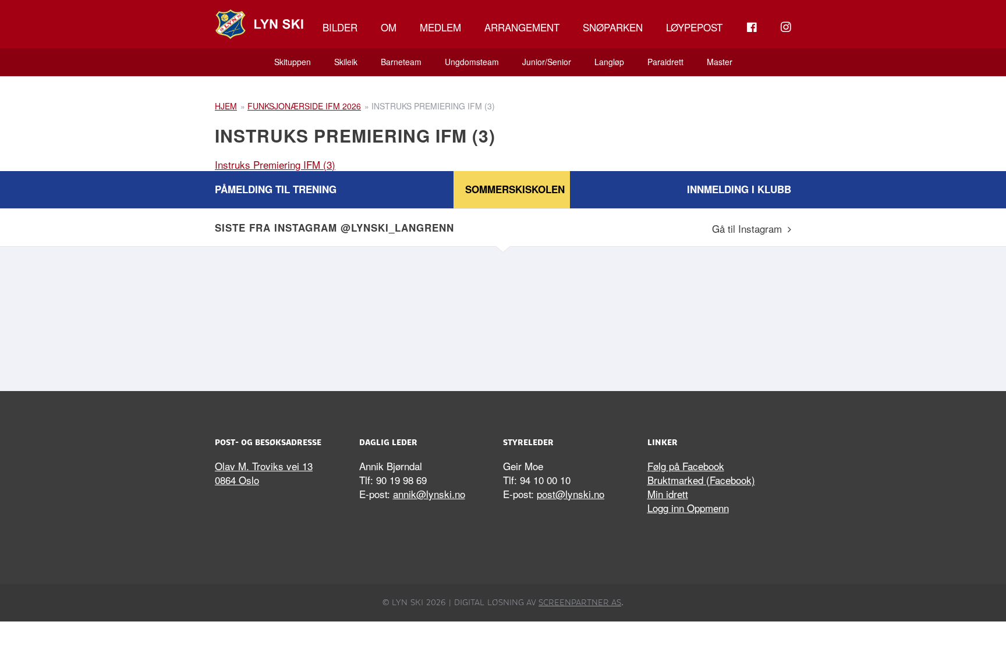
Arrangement (521, 27)
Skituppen (292, 62)
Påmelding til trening (275, 189)
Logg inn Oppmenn (688, 507)
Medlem (440, 27)
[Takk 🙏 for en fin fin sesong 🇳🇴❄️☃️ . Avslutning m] (285, 316)
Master (719, 62)
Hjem (226, 106)
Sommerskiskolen (515, 189)
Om (388, 27)
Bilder (340, 27)
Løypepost (694, 27)
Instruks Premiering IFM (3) (275, 164)
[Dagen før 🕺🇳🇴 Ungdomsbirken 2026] (576, 316)
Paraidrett (665, 62)
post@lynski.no (570, 493)
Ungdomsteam (472, 62)
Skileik (345, 62)
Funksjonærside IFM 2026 (304, 106)
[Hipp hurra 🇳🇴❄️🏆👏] (721, 316)
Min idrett (667, 493)
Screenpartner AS (580, 602)
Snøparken (613, 27)
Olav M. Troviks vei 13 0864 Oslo (264, 473)
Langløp (609, 62)
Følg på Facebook (685, 466)
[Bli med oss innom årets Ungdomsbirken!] (430, 316)
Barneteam (401, 62)
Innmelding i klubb (739, 189)
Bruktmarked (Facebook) (701, 480)
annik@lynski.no (429, 493)
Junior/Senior (546, 62)
